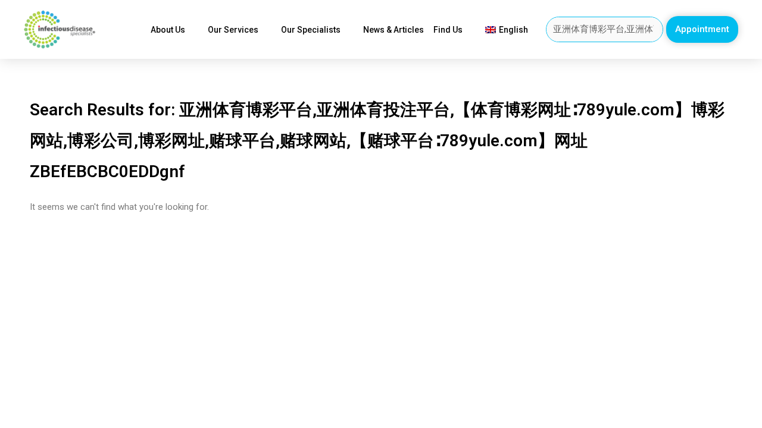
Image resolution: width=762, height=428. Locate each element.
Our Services (233, 29)
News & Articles (393, 29)
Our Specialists (311, 29)
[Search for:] (604, 29)
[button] (702, 29)
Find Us (448, 29)
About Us (168, 29)
